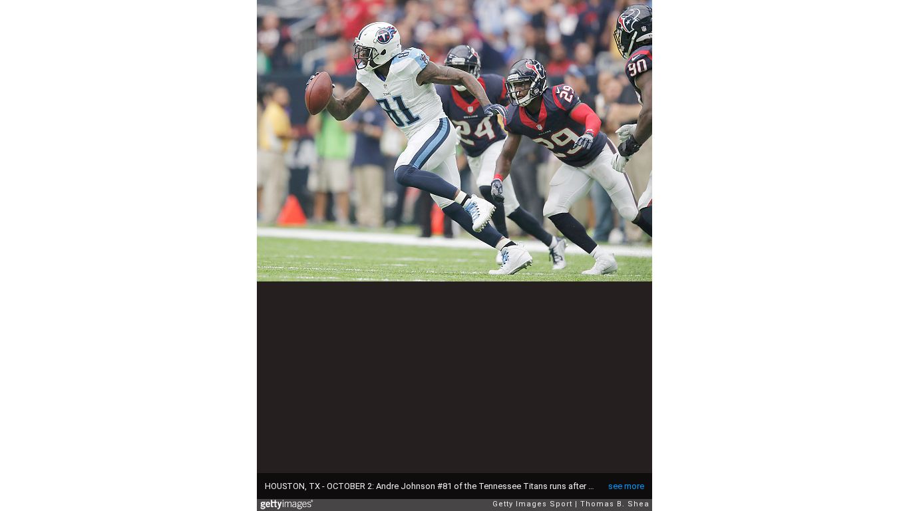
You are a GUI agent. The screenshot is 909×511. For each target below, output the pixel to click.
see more (626, 486)
